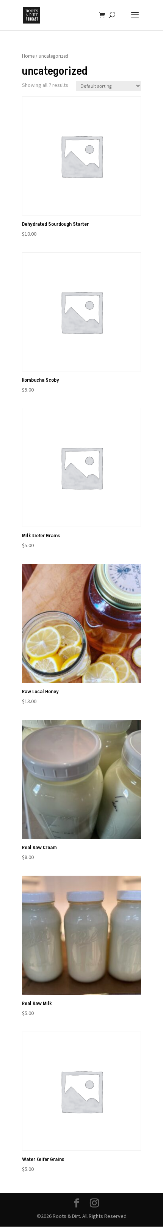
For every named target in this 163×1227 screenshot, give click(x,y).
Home (28, 56)
